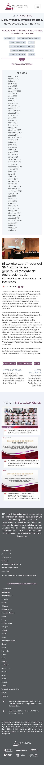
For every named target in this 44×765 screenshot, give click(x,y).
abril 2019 (12, 176)
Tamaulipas (5, 682)
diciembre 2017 (14, 213)
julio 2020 (12, 142)
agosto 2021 (13, 115)
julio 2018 (12, 196)
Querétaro (4, 661)
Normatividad (5, 571)
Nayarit (4, 647)
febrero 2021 (13, 125)
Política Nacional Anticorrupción (11, 564)
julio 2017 (12, 225)
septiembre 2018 (15, 191)
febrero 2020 (13, 155)
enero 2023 (13, 89)
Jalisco (4, 637)
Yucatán (4, 692)
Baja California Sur (7, 596)
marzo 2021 (13, 123)
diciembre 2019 (14, 159)
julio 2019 (12, 172)
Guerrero (4, 630)
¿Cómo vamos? (6, 557)
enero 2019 (12, 184)
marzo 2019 (13, 179)
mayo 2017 (12, 228)
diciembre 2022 (14, 91)
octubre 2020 (14, 135)
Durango (4, 620)
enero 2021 (12, 128)
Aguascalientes (6, 589)
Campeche (5, 599)
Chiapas (4, 602)
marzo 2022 (13, 103)
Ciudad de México (7, 609)
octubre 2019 (13, 164)
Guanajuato (5, 627)
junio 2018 (12, 198)
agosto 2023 (13, 79)
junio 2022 (12, 96)
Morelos (4, 644)
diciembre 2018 (14, 186)
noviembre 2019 (14, 162)
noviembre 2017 (14, 216)
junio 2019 (12, 174)
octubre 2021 (13, 113)
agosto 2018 (13, 194)
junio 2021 (12, 118)
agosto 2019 (13, 169)
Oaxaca (4, 654)
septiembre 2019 (15, 167)
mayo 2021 (12, 120)
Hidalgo (4, 634)
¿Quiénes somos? (7, 550)
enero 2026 (13, 76)
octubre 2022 (14, 93)
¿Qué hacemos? (6, 554)
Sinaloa (4, 672)
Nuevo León (5, 651)
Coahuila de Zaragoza (8, 613)
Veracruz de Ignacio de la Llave (11, 689)
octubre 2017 (13, 218)
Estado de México (7, 623)
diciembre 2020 (14, 130)
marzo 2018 (13, 206)
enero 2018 (12, 211)
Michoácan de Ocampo (8, 641)
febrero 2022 (13, 106)
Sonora (4, 675)
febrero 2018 (13, 208)
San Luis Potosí (6, 668)
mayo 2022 (12, 98)
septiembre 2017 (15, 220)
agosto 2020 (13, 140)
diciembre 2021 (14, 111)
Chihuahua (5, 606)
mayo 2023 (12, 86)
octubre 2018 (13, 189)
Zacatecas (5, 696)
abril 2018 (12, 203)
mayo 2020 (12, 147)
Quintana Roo (6, 665)
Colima (4, 616)
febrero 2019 (13, 181)
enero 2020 (13, 157)
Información (5, 561)
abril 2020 (12, 150)
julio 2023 (12, 81)
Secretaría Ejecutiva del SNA (27, 576)
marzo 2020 (13, 152)
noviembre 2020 (15, 133)
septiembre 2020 (15, 137)
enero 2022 (13, 108)
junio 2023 (12, 84)
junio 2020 (12, 145)
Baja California (6, 592)
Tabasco (4, 679)
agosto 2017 (13, 223)
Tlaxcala (4, 686)
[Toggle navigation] (38, 7)
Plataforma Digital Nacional (10, 568)
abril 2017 (12, 230)
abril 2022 (12, 101)
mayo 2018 (12, 201)
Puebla (4, 658)
